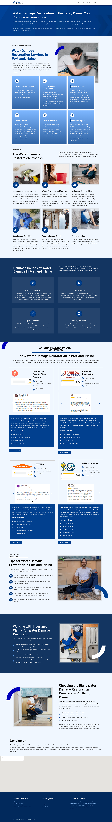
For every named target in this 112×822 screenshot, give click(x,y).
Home (77, 2)
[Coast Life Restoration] (18, 3)
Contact (96, 2)
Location (88, 2)
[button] (91, 2)
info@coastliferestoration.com (23, 806)
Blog (83, 2)
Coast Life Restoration (79, 798)
